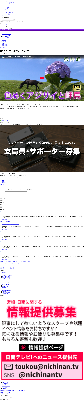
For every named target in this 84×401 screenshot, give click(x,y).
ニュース (4, 32)
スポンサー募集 (5, 273)
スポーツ (4, 40)
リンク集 (4, 384)
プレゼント (4, 41)
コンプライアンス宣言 (6, 285)
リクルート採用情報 (6, 277)
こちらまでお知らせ (33, 124)
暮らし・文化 (5, 36)
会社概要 (4, 388)
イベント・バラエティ (6, 34)
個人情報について (6, 386)
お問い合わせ (5, 382)
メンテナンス (5, 293)
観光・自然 (7, 37)
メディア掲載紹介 (6, 292)
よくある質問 (5, 383)
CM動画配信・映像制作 (7, 275)
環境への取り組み (6, 288)
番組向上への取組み (6, 290)
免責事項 (4, 291)
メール (2, 202)
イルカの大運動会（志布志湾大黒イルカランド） (10, 224)
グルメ (3, 38)
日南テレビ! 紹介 (5, 284)
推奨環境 (4, 287)
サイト (1, 204)
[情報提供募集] (42, 339)
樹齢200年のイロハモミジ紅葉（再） (8, 234)
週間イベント (7, 35)
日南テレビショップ (4, 177)
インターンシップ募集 (6, 278)
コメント (2, 198)
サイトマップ (5, 286)
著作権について (5, 387)
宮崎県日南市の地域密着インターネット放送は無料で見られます (13, 390)
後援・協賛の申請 (6, 276)
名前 (1, 200)
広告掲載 (4, 272)
